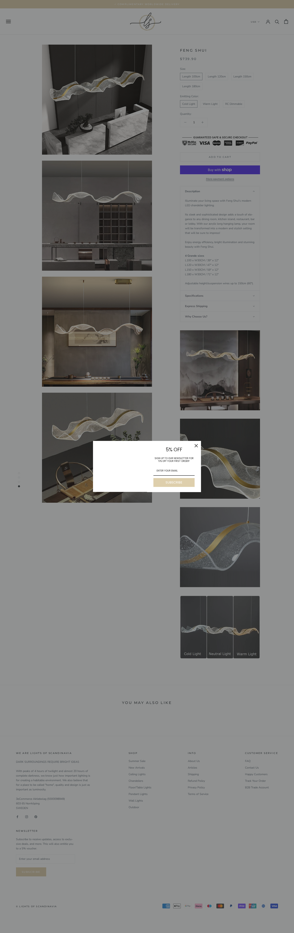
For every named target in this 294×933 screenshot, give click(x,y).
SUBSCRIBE (174, 482)
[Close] (196, 445)
